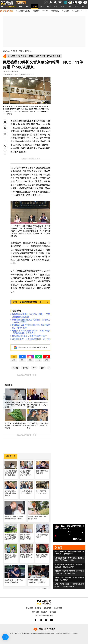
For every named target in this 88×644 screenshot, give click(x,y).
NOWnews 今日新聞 (10, 51)
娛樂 (48, 6)
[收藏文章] (5, 152)
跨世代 (36, 10)
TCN (46, 10)
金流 (42, 368)
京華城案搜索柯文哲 (28, 302)
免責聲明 (38, 608)
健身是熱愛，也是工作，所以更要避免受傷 (14, 581)
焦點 (21, 6)
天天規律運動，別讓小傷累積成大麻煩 (11, 493)
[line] (55, 2)
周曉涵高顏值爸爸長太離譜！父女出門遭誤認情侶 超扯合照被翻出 (26, 556)
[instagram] (50, 2)
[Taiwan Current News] (65, 2)
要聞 (35, 6)
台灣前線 (55, 10)
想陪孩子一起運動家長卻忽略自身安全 (11, 557)
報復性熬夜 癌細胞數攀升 (42, 472)
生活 (76, 6)
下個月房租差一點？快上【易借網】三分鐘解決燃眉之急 (37, 581)
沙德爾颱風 (11, 6)
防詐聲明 (29, 608)
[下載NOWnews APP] (75, 2)
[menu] (2, 6)
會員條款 (35, 612)
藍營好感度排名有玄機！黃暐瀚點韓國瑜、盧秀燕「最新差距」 (14, 518)
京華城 (25, 368)
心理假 (66, 10)
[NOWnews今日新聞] (7, 2)
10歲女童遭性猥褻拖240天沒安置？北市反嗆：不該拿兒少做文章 (11, 473)
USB (34, 368)
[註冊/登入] (85, 2)
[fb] (46, 2)
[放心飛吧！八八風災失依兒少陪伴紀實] (21, 3)
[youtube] (60, 2)
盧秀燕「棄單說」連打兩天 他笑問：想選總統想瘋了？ (26, 537)
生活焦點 (28, 51)
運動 (55, 6)
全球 (62, 6)
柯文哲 (15, 368)
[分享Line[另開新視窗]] (5, 127)
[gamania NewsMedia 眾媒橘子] (44, 629)
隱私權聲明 (47, 608)
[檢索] (80, 2)
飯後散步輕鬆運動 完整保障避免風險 (38, 518)
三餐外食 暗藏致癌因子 (42, 536)
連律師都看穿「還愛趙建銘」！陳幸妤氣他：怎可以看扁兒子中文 (26, 473)
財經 (69, 6)
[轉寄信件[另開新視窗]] (5, 134)
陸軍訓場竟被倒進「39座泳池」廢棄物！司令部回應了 (11, 537)
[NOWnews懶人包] (70, 2)
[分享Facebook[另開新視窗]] (5, 121)
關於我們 (44, 612)
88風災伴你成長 (23, 10)
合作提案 (52, 612)
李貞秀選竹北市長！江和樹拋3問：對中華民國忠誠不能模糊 (26, 492)
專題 (42, 6)
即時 (27, 6)
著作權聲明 (58, 608)
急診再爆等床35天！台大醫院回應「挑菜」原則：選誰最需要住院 (42, 492)
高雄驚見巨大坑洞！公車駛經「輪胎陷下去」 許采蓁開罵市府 (42, 556)
